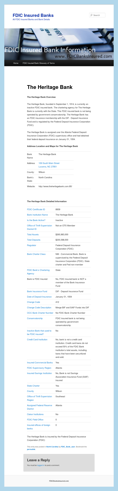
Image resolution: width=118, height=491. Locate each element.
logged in (40, 465)
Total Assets (33, 234)
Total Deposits (33, 239)
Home (15, 63)
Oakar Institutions (35, 414)
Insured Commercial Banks (40, 362)
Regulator (31, 245)
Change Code (33, 301)
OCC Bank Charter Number (40, 312)
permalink (31, 449)
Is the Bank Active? (36, 220)
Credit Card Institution (37, 339)
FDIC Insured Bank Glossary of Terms (39, 63)
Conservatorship (35, 318)
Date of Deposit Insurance (39, 296)
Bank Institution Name (37, 214)
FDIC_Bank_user (68, 446)
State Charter (33, 385)
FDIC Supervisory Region (39, 367)
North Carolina (52, 446)
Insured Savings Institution (39, 373)
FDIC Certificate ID (36, 209)
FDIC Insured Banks (33, 15)
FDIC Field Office (35, 419)
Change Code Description (39, 307)
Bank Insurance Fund (37, 291)
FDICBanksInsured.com (59, 481)
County (30, 390)
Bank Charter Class (36, 253)
